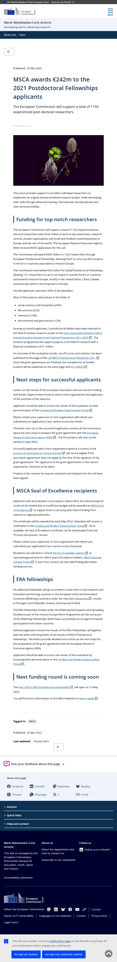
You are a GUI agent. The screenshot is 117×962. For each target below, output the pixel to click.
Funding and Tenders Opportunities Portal (64, 410)
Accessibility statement (18, 877)
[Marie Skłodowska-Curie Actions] (21, 11)
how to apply (86, 698)
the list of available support (69, 553)
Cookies (81, 915)
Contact (96, 909)
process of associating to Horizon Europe (37, 453)
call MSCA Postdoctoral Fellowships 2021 (72, 358)
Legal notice (11, 922)
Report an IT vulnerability (19, 915)
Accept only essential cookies (64, 954)
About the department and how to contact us (58, 851)
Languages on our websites (55, 915)
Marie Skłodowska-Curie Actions (19, 844)
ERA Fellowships (78, 598)
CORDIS (78, 367)
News (22, 34)
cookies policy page (60, 941)
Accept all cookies (26, 954)
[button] (15, 786)
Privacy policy (99, 915)
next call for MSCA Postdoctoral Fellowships (44, 687)
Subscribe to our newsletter (58, 859)
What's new (10, 34)
